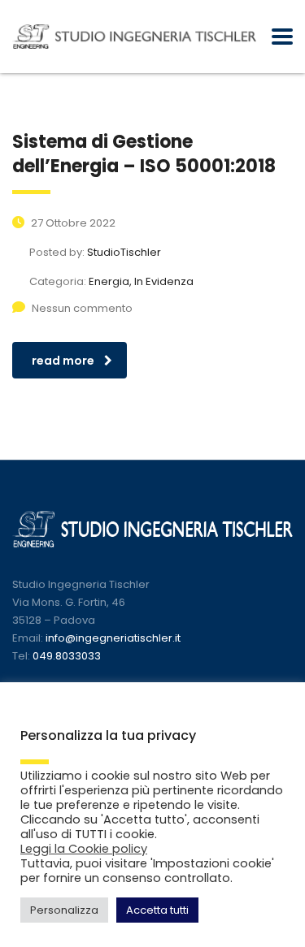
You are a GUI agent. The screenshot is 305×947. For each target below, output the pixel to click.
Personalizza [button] (64, 910)
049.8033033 (67, 656)
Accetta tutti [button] (157, 910)
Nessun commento (82, 308)
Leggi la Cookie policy (83, 849)
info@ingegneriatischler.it (113, 638)
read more (63, 360)
